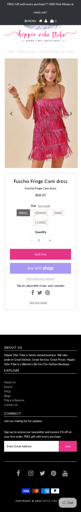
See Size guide (38, 302)
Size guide (44, 206)
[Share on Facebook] (32, 293)
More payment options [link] (40, 278)
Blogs (7, 396)
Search (8, 387)
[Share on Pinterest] (47, 293)
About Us (10, 382)
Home (11, 51)
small (23, 213)
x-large (40, 222)
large (57, 213)
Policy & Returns (14, 400)
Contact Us (11, 404)
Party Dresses (27, 51)
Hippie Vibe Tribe (54, 500)
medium (41, 213)
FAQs (7, 391)
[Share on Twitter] (39, 293)
